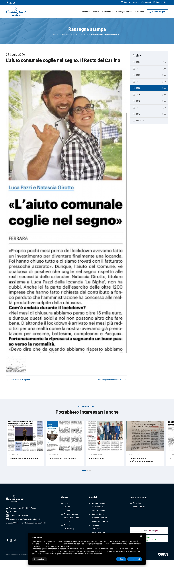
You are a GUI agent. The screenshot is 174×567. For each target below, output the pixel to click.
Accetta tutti (135, 559)
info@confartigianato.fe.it (19, 515)
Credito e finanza (98, 514)
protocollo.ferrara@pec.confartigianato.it (25, 519)
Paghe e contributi (98, 510)
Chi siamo (85, 12)
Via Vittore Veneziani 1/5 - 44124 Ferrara (21, 508)
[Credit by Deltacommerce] (162, 554)
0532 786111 (15, 512)
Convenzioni (107, 12)
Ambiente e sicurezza (100, 521)
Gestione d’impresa (99, 503)
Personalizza (39, 559)
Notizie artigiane (157, 11)
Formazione (96, 529)
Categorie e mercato (99, 518)
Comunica (139, 12)
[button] (84, 470)
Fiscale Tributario (98, 507)
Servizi (96, 12)
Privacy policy (161, 2)
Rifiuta (121, 559)
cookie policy (65, 546)
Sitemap (67, 525)
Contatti (148, 2)
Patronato (95, 525)
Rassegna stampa (124, 12)
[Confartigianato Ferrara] (16, 11)
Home (66, 503)
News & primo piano (131, 2)
